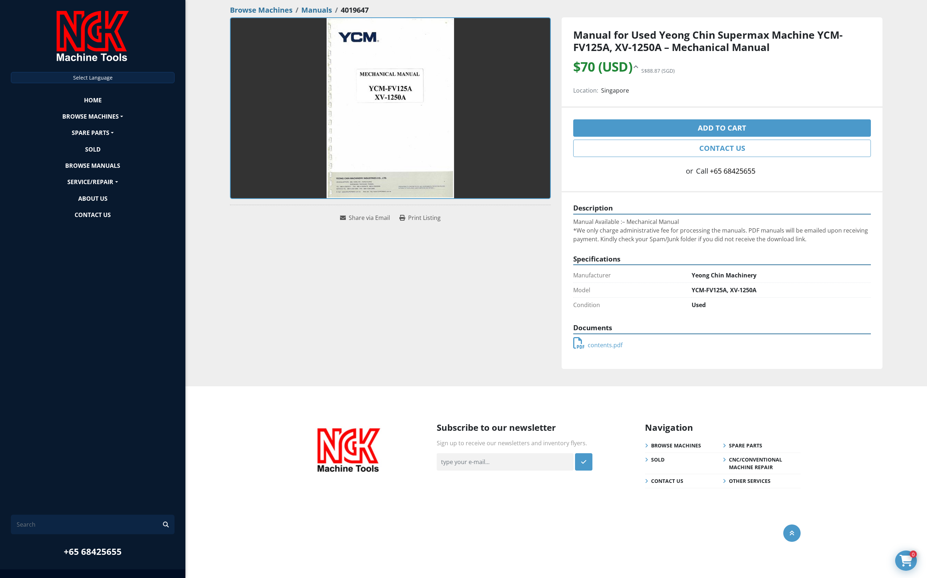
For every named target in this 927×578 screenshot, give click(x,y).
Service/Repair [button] (90, 182)
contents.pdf (605, 345)
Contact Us (93, 215)
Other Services (750, 480)
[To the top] (792, 533)
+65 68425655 (93, 551)
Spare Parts (90, 133)
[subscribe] (583, 462)
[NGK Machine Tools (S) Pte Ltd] (349, 449)
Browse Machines (90, 116)
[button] (92, 116)
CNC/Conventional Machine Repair (755, 463)
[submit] (166, 524)
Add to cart (722, 128)
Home (93, 100)
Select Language (93, 77)
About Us (93, 199)
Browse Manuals (92, 166)
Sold (93, 149)
